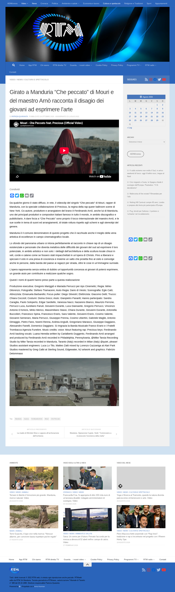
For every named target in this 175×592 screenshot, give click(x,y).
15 (157, 113)
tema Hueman (39, 586)
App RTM (32, 65)
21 (152, 117)
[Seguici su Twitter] (159, 79)
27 (146, 120)
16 (163, 113)
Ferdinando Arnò (36, 419)
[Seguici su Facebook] (155, 79)
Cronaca (44, 3)
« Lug (129, 128)
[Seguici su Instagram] (150, 79)
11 (135, 113)
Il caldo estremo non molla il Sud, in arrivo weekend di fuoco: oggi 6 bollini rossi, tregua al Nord (145, 173)
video (12, 79)
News (34, 3)
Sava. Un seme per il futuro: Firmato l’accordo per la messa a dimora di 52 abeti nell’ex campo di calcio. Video (86, 539)
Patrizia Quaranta (20, 116)
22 (157, 117)
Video (23, 3)
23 (163, 117)
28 (152, 120)
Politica (55, 3)
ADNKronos (12, 3)
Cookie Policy (101, 65)
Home (22, 65)
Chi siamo (44, 65)
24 (130, 120)
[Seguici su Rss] (146, 79)
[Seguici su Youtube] (163, 79)
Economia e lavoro (91, 3)
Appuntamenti (161, 3)
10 (130, 113)
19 (141, 117)
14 (152, 113)
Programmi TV (133, 65)
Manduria (18, 419)
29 (157, 120)
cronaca (67, 492)
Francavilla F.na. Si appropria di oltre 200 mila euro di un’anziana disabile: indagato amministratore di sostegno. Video (86, 498)
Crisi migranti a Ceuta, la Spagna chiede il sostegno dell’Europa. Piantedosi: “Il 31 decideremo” (145, 185)
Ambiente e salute (69, 3)
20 (146, 117)
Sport (149, 3)
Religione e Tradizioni (133, 3)
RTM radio (149, 65)
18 (135, 117)
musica (26, 419)
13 (146, 113)
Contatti (12, 72)
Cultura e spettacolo (111, 3)
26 (141, 120)
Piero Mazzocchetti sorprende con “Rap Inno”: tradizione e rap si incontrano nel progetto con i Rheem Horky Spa (141, 537)
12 (141, 113)
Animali (25, 492)
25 (135, 120)
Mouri (47, 419)
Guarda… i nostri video (80, 65)
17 (130, 117)
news (20, 79)
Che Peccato (55, 419)
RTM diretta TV (59, 65)
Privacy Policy (117, 65)
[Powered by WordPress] (20, 586)
